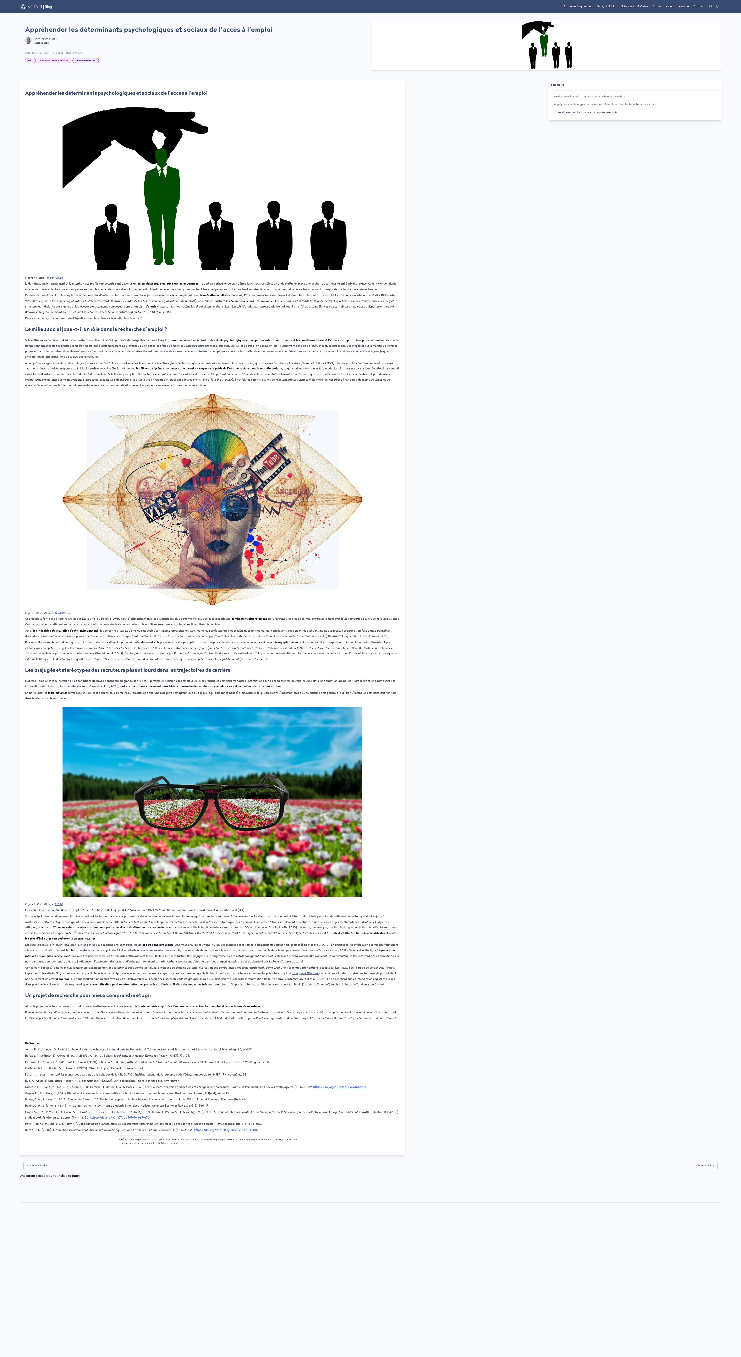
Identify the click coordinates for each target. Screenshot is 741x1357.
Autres (656, 6)
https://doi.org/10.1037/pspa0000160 (340, 1087)
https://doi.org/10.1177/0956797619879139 (119, 1118)
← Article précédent (37, 1165)
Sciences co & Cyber (634, 6)
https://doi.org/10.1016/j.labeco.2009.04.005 (226, 1130)
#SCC (30, 60)
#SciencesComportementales (54, 60)
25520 (59, 904)
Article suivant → (705, 1165)
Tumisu (58, 277)
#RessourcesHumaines (85, 60)
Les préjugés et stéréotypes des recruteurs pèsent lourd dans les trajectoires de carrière (128, 670)
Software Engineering (578, 6)
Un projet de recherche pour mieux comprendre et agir (88, 995)
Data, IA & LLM (607, 6)
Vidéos (670, 6)
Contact (699, 6)
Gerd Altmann (63, 613)
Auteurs (684, 6)
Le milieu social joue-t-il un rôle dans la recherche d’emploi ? (96, 329)
